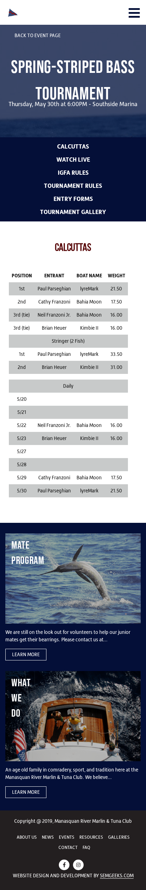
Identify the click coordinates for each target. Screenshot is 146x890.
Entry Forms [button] (73, 198)
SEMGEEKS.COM (117, 875)
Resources (91, 837)
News (48, 837)
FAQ (86, 847)
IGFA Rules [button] (73, 172)
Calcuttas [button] (73, 146)
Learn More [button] (26, 654)
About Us (27, 837)
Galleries (119, 837)
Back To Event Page (37, 35)
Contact (68, 847)
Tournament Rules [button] (73, 185)
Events (66, 837)
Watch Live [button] (73, 159)
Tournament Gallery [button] (73, 211)
